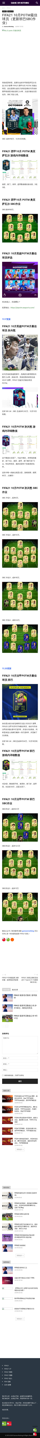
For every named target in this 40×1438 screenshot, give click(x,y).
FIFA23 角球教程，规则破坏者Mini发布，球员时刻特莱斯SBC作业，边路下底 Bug (26, 1205)
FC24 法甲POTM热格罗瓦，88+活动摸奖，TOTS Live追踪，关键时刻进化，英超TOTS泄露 (26, 1109)
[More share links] (12, 939)
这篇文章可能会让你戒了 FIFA (24, 1278)
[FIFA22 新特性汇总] (7, 1270)
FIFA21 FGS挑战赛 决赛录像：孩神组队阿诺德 (10, 979)
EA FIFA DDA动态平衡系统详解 (25, 1298)
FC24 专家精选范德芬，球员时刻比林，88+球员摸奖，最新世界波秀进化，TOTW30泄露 (26, 1141)
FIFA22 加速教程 (20, 1245)
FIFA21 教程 (8, 1372)
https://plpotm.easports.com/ (22, 308)
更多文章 (15, 990)
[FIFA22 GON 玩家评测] (7, 1216)
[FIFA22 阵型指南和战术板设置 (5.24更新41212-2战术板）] (7, 1237)
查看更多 (19, 1149)
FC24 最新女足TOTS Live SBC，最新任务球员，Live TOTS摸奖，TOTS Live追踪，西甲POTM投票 (26, 1098)
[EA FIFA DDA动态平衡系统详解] (7, 1301)
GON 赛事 (7, 1385)
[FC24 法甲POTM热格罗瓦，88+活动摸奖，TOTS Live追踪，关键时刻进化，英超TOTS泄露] (7, 1109)
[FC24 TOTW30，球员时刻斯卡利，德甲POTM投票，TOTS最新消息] (7, 1131)
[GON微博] (9, 1424)
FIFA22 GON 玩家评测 (22, 1214)
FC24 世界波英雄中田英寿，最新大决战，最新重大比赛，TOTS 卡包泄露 (26, 1120)
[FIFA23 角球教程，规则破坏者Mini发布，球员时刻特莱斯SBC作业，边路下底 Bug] (7, 1206)
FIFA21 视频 (8, 1375)
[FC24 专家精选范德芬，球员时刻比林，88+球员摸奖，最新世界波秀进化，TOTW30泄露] (7, 1141)
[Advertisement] (20, 65)
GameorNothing (9, 26)
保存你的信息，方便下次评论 (14, 1075)
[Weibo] (4, 939)
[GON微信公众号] (4, 1424)
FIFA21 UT (10, 11)
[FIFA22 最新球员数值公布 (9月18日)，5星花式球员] (7, 1008)
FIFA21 (9, 8)
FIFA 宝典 (7, 1382)
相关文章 (6, 990)
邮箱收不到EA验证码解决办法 (24, 1309)
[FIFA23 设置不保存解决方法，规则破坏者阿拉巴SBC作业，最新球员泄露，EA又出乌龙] (7, 1227)
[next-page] (7, 1026)
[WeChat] (8, 939)
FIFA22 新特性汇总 (21, 1267)
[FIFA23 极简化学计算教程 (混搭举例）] (7, 1195)
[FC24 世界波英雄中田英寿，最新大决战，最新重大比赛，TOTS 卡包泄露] (7, 1120)
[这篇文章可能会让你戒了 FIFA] (7, 1280)
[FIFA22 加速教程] (7, 1248)
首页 (3, 8)
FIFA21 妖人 (8, 1378)
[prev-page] (3, 1026)
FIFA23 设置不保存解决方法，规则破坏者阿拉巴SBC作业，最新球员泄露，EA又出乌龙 (26, 1226)
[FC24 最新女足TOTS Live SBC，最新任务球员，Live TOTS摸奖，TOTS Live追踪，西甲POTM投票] (7, 1098)
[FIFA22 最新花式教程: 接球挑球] (7, 997)
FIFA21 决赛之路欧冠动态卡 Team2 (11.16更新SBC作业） (29, 980)
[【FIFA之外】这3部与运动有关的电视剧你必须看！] (7, 1291)
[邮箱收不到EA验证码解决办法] (7, 1311)
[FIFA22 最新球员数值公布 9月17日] (7, 1018)
